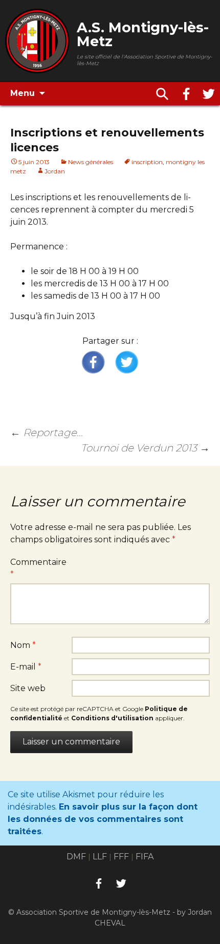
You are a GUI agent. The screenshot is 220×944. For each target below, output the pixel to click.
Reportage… (46, 432)
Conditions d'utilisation (112, 718)
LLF (100, 856)
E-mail (25, 667)
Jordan (55, 171)
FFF (121, 856)
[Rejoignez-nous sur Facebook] (186, 94)
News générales (90, 162)
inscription (147, 162)
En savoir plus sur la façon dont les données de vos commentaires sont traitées (102, 819)
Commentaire (38, 568)
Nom (23, 645)
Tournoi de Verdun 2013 (145, 448)
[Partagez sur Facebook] (93, 363)
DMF (76, 856)
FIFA (144, 856)
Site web (28, 688)
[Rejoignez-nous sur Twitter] (209, 94)
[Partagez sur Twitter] (126, 363)
